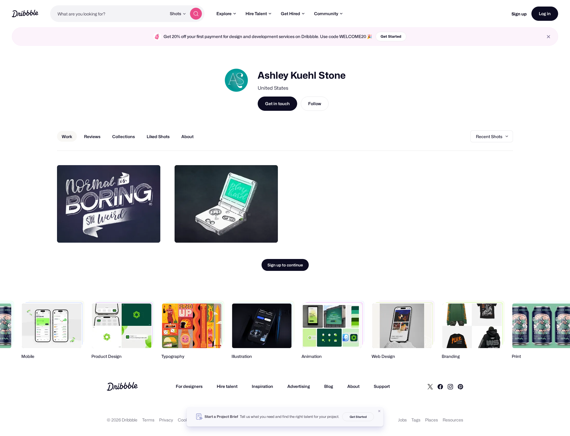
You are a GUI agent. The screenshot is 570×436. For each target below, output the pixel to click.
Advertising (298, 386)
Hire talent (227, 386)
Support (382, 386)
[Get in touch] (126, 232)
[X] (430, 386)
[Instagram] (450, 386)
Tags (415, 419)
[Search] (196, 14)
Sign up (519, 13)
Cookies (186, 419)
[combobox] (108, 14)
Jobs (402, 419)
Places (431, 419)
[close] (548, 36)
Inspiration (262, 386)
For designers (189, 386)
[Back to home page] (25, 13)
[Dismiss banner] (379, 411)
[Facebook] (440, 386)
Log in (545, 13)
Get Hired (290, 13)
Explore (224, 13)
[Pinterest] (460, 386)
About (353, 386)
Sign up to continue (285, 265)
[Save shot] (137, 232)
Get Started (391, 36)
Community (326, 13)
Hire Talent (256, 13)
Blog (328, 386)
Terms (148, 419)
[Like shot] (149, 232)
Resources (453, 419)
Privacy (166, 419)
